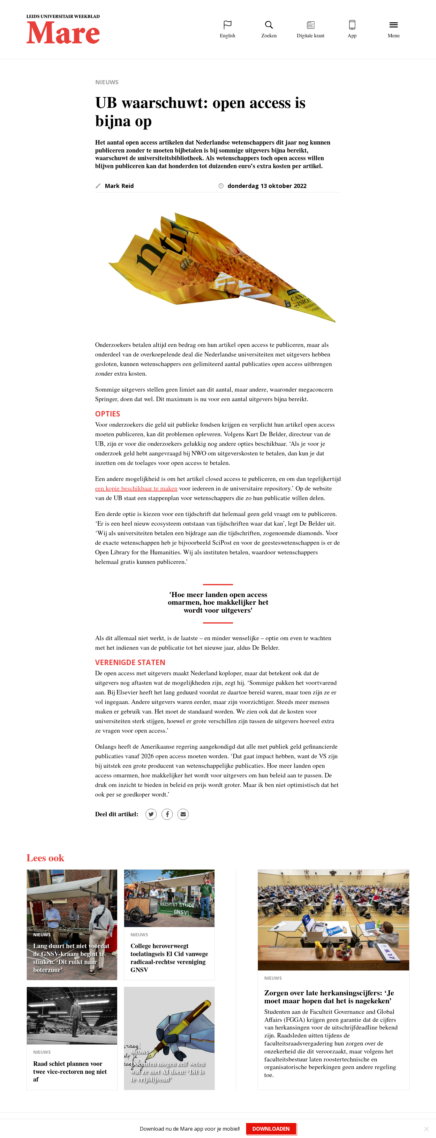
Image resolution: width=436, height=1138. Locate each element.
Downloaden (271, 1128)
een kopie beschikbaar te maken (136, 488)
